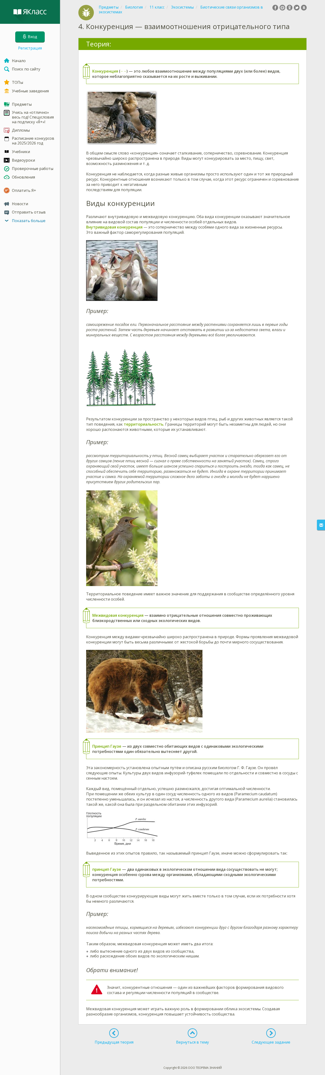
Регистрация (30, 48)
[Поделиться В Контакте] (304, 7)
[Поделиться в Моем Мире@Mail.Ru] (282, 7)
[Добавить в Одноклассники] (289, 7)
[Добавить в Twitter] (297, 7)
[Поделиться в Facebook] (275, 7)
